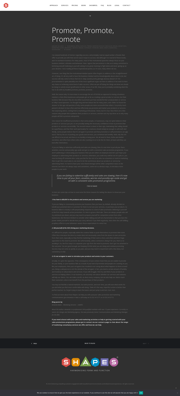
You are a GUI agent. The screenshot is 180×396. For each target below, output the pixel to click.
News (101, 48)
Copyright (87, 48)
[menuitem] (53, 5)
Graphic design (77, 48)
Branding (68, 48)
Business (72, 46)
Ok (141, 393)
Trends (89, 46)
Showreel (93, 5)
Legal (117, 5)
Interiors (95, 48)
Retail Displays (81, 46)
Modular (108, 46)
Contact (126, 5)
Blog (109, 5)
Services (64, 5)
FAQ (102, 5)
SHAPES (68, 50)
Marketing (113, 48)
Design (115, 46)
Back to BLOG (90, 343)
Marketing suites (58, 48)
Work (83, 5)
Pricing (75, 5)
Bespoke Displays (99, 46)
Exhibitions (122, 46)
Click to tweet (92, 186)
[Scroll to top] (176, 388)
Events (106, 48)
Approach (54, 5)
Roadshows (56, 50)
